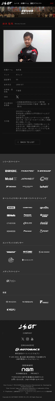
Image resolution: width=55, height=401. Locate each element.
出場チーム (25, 3)
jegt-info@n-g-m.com (34, 379)
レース (16, 3)
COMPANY (27, 333)
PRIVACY (35, 373)
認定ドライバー (36, 3)
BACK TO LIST (27, 142)
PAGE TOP (52, 392)
